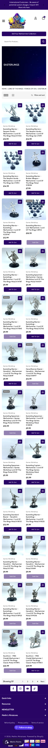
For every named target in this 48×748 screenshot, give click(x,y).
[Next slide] (43, 5)
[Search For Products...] (43, 41)
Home (4, 89)
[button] (3, 21)
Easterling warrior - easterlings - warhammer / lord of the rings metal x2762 (35, 325)
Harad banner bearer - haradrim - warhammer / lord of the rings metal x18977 (35, 372)
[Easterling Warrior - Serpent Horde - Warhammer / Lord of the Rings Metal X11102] (12, 112)
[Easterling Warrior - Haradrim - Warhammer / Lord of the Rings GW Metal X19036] (35, 592)
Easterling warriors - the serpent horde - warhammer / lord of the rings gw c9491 (34, 132)
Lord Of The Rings (15, 89)
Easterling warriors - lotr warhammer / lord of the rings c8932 (35, 227)
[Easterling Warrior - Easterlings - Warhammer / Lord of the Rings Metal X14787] (12, 258)
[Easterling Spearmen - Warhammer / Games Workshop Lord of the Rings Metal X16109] (35, 258)
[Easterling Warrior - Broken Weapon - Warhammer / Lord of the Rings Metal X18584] (35, 160)
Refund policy (9, 723)
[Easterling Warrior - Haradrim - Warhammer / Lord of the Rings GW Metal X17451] (12, 545)
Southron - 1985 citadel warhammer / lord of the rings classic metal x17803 (34, 659)
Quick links (6, 698)
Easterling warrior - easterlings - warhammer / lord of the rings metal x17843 (12, 325)
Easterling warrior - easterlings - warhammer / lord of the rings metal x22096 (12, 230)
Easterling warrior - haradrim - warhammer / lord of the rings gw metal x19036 (35, 612)
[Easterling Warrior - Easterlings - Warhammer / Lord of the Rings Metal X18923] (12, 592)
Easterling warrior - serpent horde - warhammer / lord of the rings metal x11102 (12, 132)
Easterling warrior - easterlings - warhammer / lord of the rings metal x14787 (12, 278)
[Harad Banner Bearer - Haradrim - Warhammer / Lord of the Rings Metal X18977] (35, 352)
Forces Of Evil (30, 89)
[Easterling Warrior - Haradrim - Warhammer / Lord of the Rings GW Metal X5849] (12, 352)
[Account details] (35, 18)
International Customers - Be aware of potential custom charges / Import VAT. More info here (24, 4)
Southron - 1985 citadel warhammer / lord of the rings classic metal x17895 (11, 659)
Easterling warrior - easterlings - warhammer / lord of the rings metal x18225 (35, 518)
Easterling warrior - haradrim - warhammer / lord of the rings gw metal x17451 (12, 565)
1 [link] (22, 681)
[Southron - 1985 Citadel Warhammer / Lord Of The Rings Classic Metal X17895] (12, 639)
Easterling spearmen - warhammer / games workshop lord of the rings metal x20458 (12, 419)
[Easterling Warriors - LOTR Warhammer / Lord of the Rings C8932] (35, 209)
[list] (13, 95)
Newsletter (8, 709)
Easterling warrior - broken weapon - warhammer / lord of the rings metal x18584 (34, 180)
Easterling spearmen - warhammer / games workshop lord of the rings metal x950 (12, 468)
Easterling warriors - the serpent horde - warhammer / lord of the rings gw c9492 (12, 179)
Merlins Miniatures (19, 736)
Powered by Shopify (35, 736)
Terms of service (37, 723)
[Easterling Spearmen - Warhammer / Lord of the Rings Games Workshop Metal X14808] (35, 399)
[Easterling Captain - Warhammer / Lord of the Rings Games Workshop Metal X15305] (35, 449)
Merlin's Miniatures (10, 715)
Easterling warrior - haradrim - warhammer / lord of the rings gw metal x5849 (12, 372)
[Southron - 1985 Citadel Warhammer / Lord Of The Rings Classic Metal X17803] (35, 639)
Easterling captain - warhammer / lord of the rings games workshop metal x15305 (34, 469)
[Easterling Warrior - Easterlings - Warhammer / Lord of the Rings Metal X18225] (35, 498)
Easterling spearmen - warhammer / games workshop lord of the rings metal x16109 (35, 278)
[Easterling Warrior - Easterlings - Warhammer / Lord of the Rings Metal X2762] (35, 305)
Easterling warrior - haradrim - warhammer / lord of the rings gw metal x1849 (35, 565)
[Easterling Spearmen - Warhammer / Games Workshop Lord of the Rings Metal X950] (12, 449)
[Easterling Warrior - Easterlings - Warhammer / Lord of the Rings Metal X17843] (12, 305)
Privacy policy (23, 723)
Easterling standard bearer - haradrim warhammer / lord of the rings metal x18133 (12, 518)
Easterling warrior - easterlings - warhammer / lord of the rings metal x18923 (12, 612)
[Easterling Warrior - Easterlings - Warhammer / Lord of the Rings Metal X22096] (12, 209)
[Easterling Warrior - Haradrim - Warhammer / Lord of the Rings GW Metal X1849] (35, 545)
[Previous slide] (4, 5)
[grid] (6, 95)
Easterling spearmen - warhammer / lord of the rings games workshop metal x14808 (34, 420)
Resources (6, 704)
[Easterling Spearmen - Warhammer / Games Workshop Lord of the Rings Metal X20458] (12, 399)
